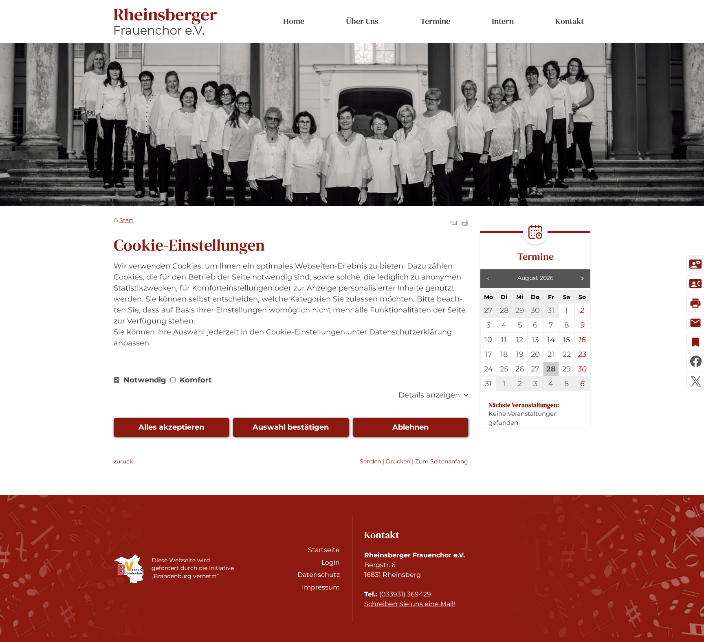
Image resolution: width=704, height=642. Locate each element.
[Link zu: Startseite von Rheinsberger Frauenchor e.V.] (165, 21)
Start (126, 220)
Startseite (324, 550)
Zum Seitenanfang (441, 461)
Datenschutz (318, 575)
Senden (370, 461)
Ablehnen (410, 427)
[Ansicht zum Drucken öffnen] (465, 223)
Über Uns (362, 21)
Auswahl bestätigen (291, 427)
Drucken (398, 461)
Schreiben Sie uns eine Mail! (409, 604)
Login (330, 562)
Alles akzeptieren (171, 427)
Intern (503, 21)
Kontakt (569, 21)
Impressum (321, 587)
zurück (123, 461)
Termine (435, 21)
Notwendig (144, 380)
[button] (582, 278)
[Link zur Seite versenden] (453, 223)
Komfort (195, 380)
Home (293, 21)
